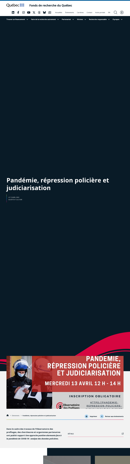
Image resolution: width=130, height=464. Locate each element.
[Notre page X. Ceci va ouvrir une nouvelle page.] (34, 12)
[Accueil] (7, 415)
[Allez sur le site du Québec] (15, 5)
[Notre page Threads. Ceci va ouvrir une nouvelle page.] (39, 12)
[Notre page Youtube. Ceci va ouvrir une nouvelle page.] (29, 12)
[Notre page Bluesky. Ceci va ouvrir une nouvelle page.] (44, 12)
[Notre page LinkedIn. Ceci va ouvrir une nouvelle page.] (13, 12)
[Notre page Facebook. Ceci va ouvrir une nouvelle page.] (18, 12)
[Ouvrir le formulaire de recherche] (115, 12)
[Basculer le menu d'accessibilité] (122, 12)
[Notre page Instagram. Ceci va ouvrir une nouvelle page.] (23, 12)
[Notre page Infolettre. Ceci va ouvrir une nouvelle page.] (50, 12)
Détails (71, 434)
